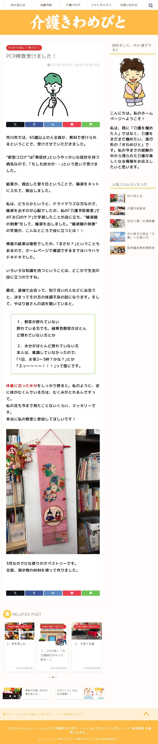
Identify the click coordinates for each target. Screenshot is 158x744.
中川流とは (18, 5)
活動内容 (46, 5)
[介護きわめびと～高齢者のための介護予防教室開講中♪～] (79, 29)
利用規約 (138, 728)
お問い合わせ (129, 5)
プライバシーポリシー (111, 728)
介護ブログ (73, 5)
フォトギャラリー (101, 6)
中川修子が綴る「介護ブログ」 (24, 47)
